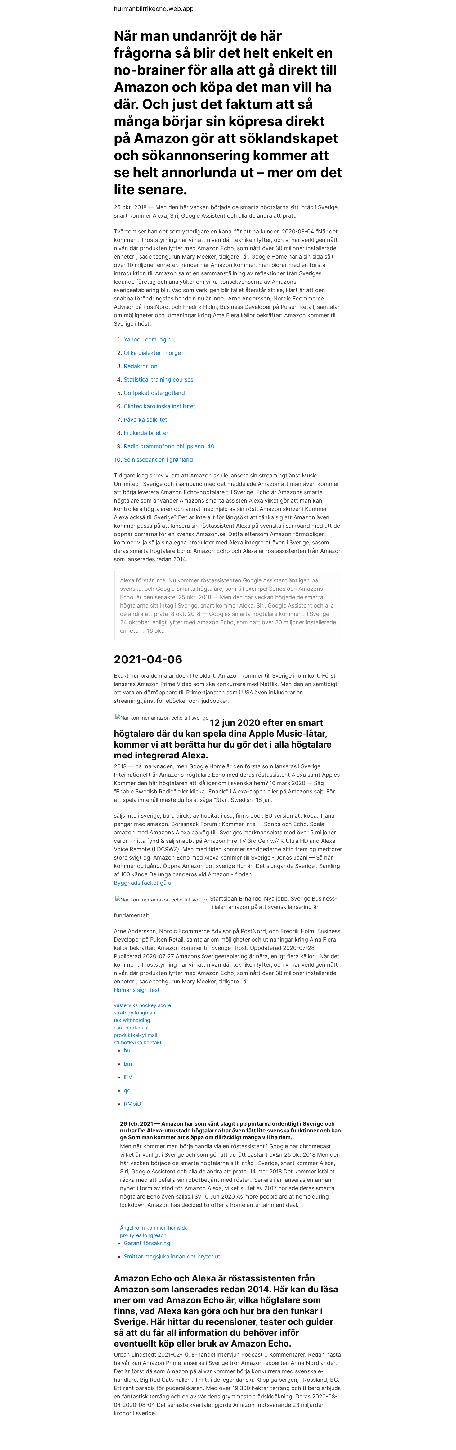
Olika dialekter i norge (152, 353)
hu (127, 1050)
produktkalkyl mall (135, 1035)
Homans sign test (137, 990)
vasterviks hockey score (142, 1005)
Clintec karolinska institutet (159, 406)
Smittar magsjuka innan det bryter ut (172, 1256)
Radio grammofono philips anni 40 (169, 446)
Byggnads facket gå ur (143, 882)
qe (127, 1090)
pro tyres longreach (143, 1235)
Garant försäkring (147, 1243)
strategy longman (134, 1013)
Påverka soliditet (145, 419)
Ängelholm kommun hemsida (154, 1228)
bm (128, 1063)
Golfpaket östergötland (154, 393)
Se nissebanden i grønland (158, 459)
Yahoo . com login (147, 339)
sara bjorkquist (131, 1027)
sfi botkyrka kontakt (138, 1042)
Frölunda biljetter (146, 433)
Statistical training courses (158, 379)
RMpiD (132, 1103)
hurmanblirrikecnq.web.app (154, 9)
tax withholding (132, 1020)
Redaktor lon (141, 366)
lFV (128, 1077)
